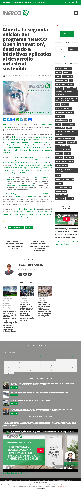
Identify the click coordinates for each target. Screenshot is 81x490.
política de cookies (62, 486)
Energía (65, 105)
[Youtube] (73, 2)
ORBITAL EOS (68, 157)
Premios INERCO (61, 165)
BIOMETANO (67, 72)
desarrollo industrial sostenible (64, 93)
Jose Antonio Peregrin (13, 75)
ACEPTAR (40, 488)
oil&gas (59, 157)
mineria (67, 154)
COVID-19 (59, 88)
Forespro (69, 112)
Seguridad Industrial (24, 297)
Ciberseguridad (61, 80)
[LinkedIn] (65, 2)
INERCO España (7, 298)
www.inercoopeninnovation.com (20, 185)
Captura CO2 (67, 76)
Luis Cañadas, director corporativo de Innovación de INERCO (27, 194)
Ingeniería (6, 300)
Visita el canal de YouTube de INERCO (15, 473)
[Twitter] (69, 2)
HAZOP (58, 124)
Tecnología (6, 309)
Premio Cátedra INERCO (64, 161)
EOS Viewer (60, 112)
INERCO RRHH (60, 142)
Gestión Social (61, 120)
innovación (29, 227)
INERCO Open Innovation (15, 227)
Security (59, 183)
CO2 (71, 80)
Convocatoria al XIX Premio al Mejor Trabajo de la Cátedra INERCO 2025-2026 (39, 392)
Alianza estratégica (63, 69)
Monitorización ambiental (43, 297)
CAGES (58, 76)
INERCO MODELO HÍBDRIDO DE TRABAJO (66, 133)
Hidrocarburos (68, 124)
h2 (70, 120)
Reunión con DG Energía (65, 179)
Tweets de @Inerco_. (62, 57)
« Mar (5, 376)
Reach (58, 175)
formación (60, 116)
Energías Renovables (63, 108)
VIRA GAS (70, 199)
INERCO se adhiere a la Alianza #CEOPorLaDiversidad (30, 401)
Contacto (66, 33)
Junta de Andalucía (63, 150)
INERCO (69, 128)
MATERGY (59, 154)
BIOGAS (58, 72)
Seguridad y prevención (7, 306)
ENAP (58, 105)
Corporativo (7, 25)
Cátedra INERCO (70, 88)
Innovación (6, 302)
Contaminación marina (64, 84)
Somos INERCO (61, 191)
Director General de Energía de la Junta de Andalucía (66, 99)
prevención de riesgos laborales (64, 170)
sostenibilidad (61, 195)
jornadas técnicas (63, 146)
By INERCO (21, 388)
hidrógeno (60, 128)
